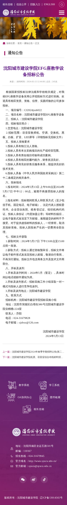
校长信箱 (8, 4)
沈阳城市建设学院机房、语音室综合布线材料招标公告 (33, 358)
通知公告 (28, 43)
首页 (20, 43)
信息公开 (21, 4)
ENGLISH (49, 4)
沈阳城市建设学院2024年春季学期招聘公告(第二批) (32, 352)
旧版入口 (35, 4)
